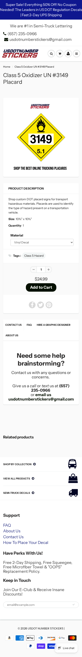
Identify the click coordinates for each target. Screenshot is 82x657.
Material (17, 235)
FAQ (29, 324)
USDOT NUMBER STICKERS (45, 628)
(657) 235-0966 (22, 33)
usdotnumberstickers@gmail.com (40, 39)
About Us (11, 335)
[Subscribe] (73, 604)
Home (6, 66)
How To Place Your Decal (25, 542)
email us (43, 394)
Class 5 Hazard (34, 256)
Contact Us (13, 324)
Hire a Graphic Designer (53, 324)
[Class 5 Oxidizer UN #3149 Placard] (41, 137)
